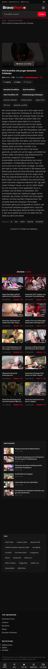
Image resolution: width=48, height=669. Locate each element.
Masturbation (9, 568)
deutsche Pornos (14, 2)
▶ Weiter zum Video (24, 64)
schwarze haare (26, 100)
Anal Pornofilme (29, 89)
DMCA (4, 647)
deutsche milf (35, 542)
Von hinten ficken (21, 553)
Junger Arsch (40, 100)
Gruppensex (34, 553)
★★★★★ (39, 222)
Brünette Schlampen (9, 632)
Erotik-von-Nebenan (29, 229)
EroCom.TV (15, 229)
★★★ (22, 222)
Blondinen (5, 626)
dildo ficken (22, 568)
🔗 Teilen (17, 82)
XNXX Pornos (25, 2)
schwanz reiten (22, 542)
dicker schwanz (10, 563)
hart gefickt (36, 547)
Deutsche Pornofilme (15, 20)
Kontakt (5, 650)
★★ (16, 222)
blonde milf (17, 558)
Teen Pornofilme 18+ (11, 95)
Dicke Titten (9, 542)
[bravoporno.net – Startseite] (14, 8)
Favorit (7, 82)
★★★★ (30, 222)
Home (4, 20)
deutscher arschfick (20, 105)
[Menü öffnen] (43, 8)
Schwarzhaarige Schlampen (32, 95)
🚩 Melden (28, 82)
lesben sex (28, 558)
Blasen (7, 558)
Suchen (41, 14)
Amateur (5, 622)
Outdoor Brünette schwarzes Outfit (17, 547)
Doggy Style (23, 563)
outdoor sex (35, 563)
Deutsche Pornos (8, 619)
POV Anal (7, 105)
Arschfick (8, 553)
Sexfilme (4, 2)
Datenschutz (7, 645)
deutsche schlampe (10, 100)
